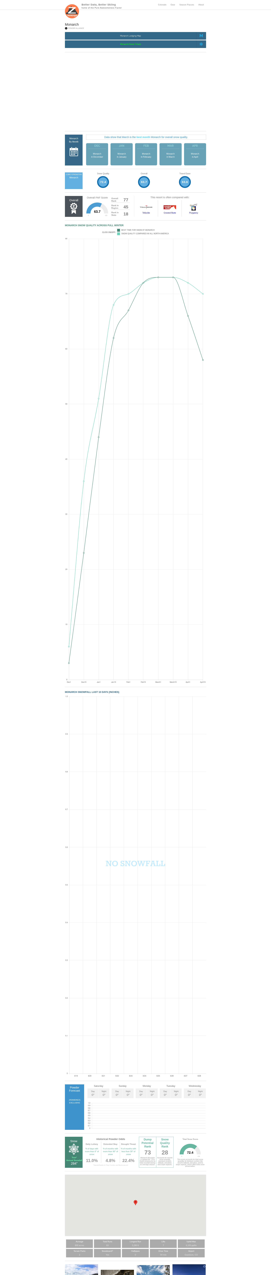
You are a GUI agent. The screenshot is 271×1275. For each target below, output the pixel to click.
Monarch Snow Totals (130, 44)
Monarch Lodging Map (130, 36)
